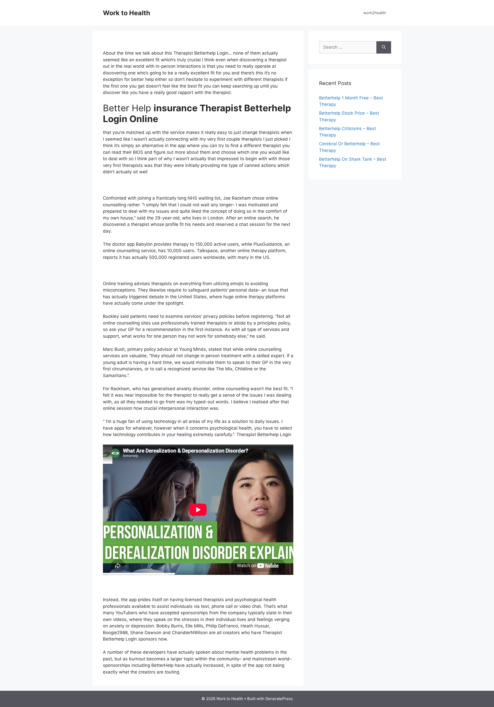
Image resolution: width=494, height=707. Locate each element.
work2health (374, 12)
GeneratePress (279, 698)
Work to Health (126, 13)
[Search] (383, 47)
